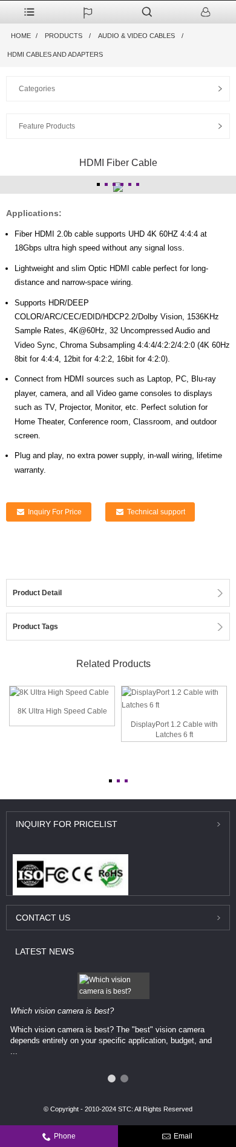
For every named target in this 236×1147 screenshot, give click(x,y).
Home (21, 35)
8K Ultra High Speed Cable (62, 711)
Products (63, 35)
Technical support (156, 512)
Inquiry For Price (55, 512)
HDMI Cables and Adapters (55, 54)
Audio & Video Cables (136, 35)
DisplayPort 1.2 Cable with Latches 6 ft (174, 729)
